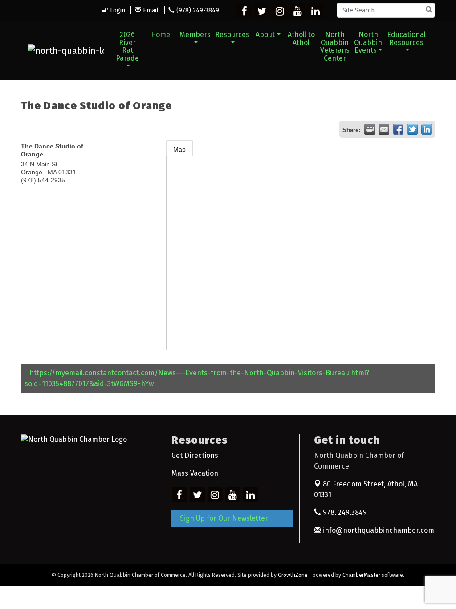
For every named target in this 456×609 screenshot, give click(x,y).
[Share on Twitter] (412, 129)
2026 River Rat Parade (127, 46)
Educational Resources (406, 38)
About (265, 34)
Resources (232, 34)
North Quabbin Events (368, 42)
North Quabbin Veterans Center (335, 46)
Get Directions (194, 455)
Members (195, 34)
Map (179, 149)
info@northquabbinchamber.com (377, 530)
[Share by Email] (384, 129)
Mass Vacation (194, 473)
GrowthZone (293, 575)
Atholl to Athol (301, 38)
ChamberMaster (361, 575)
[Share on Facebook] (398, 129)
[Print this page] (369, 129)
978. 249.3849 (344, 512)
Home (160, 34)
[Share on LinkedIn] (426, 129)
